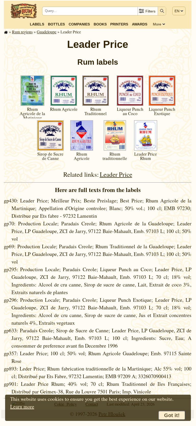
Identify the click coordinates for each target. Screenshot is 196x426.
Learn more (22, 406)
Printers (119, 24)
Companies (79, 24)
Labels (37, 24)
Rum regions (22, 31)
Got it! (172, 415)
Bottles (56, 24)
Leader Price (116, 174)
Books (100, 24)
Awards (139, 24)
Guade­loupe (46, 31)
